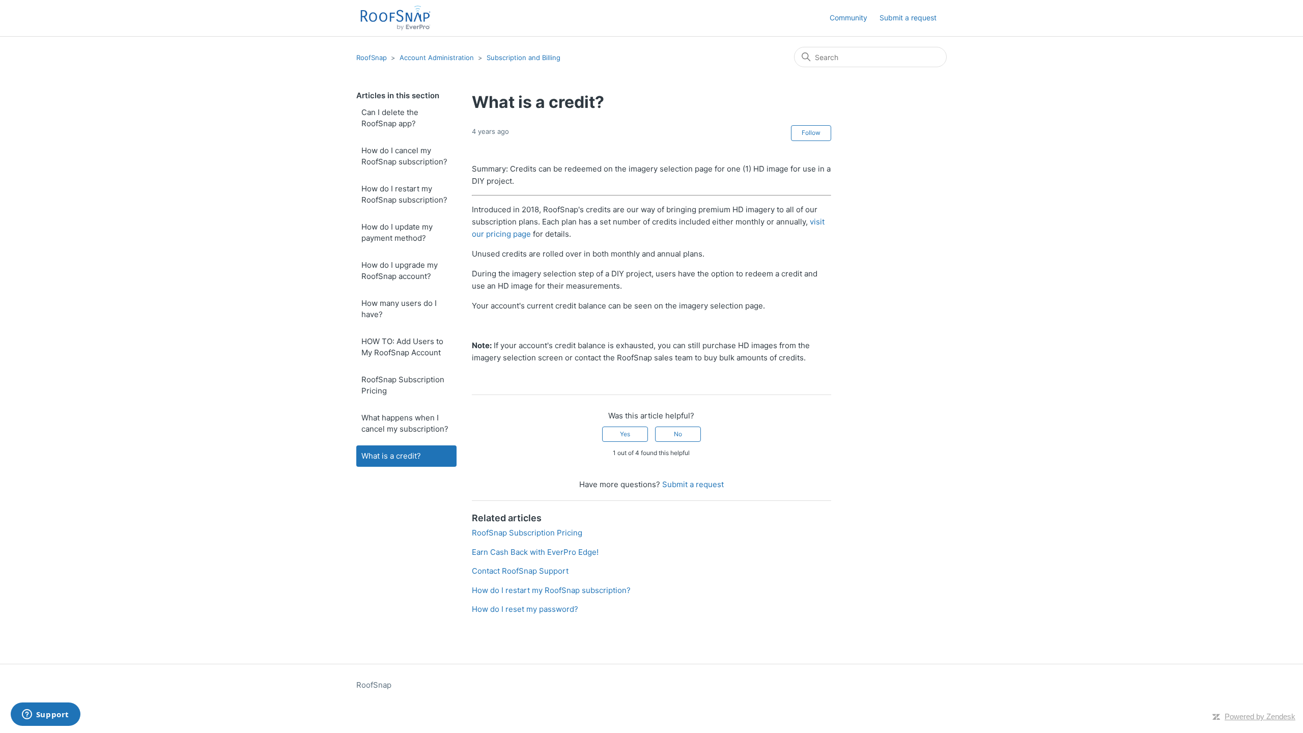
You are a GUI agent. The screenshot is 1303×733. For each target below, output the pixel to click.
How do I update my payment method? (397, 232)
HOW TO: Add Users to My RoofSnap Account (402, 347)
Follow (811, 132)
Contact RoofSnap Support (520, 571)
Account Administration (437, 57)
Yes (625, 434)
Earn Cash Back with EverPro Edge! (535, 552)
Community (848, 17)
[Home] (395, 18)
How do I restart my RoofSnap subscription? (404, 194)
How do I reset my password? (525, 609)
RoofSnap (371, 57)
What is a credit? (391, 456)
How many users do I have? (399, 309)
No (678, 434)
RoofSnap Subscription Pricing (402, 385)
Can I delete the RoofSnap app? (389, 118)
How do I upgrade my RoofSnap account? (399, 270)
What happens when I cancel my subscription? (404, 423)
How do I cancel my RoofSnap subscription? (404, 156)
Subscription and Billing (523, 57)
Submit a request (908, 17)
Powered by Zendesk (1260, 716)
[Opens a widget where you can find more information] (45, 715)
